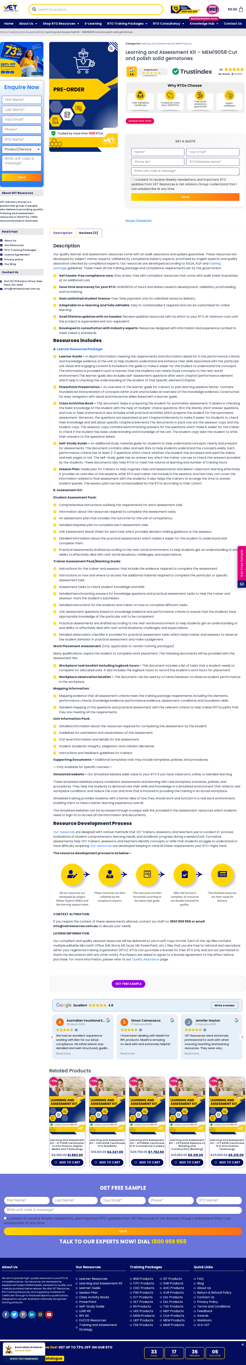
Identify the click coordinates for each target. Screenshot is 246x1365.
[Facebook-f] (6, 1314)
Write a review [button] (224, 1005)
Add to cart (69, 1162)
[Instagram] (40, 1314)
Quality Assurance (145, 959)
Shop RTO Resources (59, 23)
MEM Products (184, 43)
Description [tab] (62, 233)
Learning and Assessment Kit (26, 32)
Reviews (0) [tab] (88, 233)
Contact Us (233, 23)
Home (8, 23)
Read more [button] (63, 1053)
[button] (111, 48)
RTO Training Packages (125, 23)
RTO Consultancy (166, 23)
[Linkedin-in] (32, 1314)
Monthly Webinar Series (204, 18)
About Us (26, 23)
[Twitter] (14, 1314)
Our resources (64, 832)
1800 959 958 (169, 1241)
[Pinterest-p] (23, 1314)
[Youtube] (49, 1314)
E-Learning (93, 23)
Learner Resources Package (79, 349)
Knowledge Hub (202, 23)
